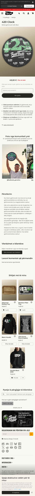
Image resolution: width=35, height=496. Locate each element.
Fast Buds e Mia (8, 458)
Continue (29, 6)
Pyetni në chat (7, 403)
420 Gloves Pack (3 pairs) (23, 337)
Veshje (13, 17)
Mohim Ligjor (17, 489)
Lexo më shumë (9, 125)
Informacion (7, 462)
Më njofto (18, 95)
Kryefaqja (6, 17)
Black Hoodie (6, 337)
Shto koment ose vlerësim (12, 252)
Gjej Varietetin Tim (23, 422)
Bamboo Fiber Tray (23, 303)
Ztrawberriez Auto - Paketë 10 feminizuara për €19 (16, 9)
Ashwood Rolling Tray (6, 303)
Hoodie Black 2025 (14, 371)
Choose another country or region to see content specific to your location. (15, 2)
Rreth (4, 467)
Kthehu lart (17, 408)
